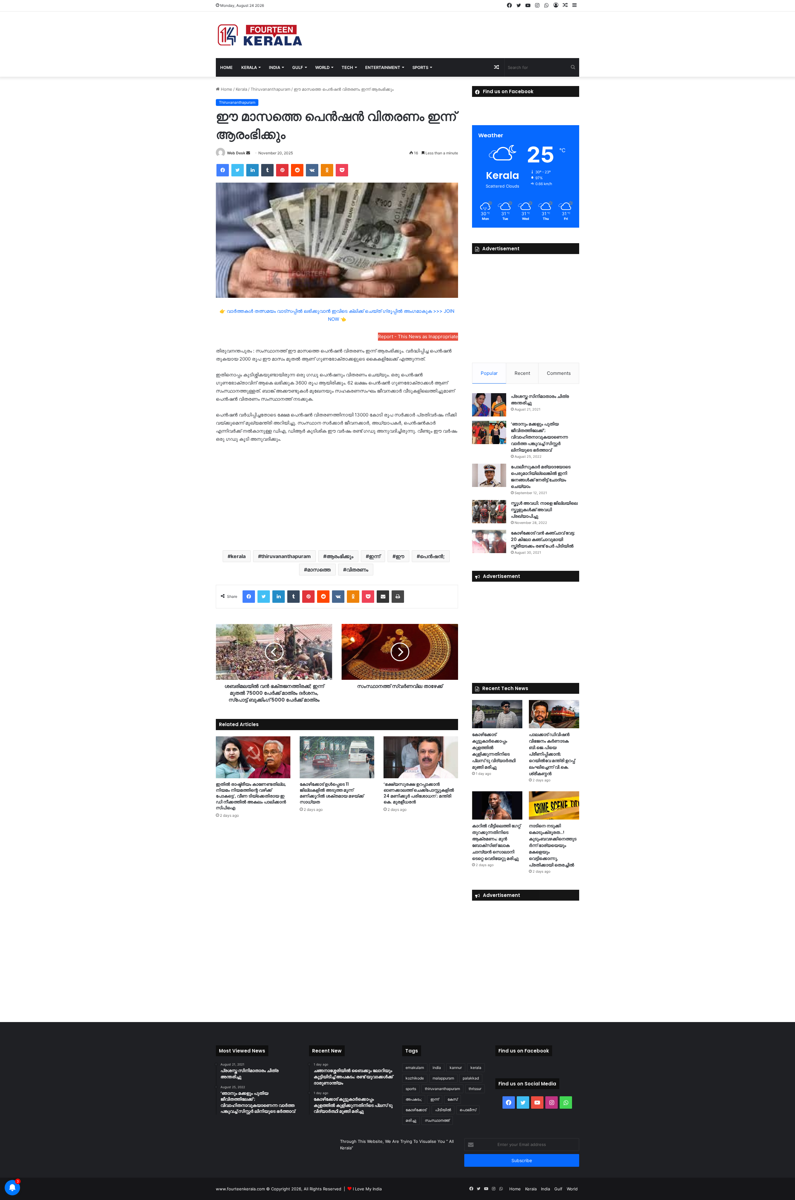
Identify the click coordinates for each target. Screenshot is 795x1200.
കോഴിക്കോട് (416, 1109)
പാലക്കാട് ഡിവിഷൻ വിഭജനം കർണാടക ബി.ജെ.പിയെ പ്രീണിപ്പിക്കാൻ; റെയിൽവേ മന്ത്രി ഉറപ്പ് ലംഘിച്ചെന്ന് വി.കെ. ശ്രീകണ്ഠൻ (552, 754)
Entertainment (382, 67)
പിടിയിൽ (443, 1109)
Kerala (249, 67)
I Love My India (367, 1188)
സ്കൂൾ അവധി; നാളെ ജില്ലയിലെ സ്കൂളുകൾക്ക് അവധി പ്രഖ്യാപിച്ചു (544, 509)
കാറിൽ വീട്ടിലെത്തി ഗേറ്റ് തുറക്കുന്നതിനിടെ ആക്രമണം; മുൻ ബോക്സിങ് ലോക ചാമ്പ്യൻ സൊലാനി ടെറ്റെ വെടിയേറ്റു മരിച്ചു (496, 842)
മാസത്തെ (319, 569)
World (322, 67)
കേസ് (452, 1099)
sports (411, 1088)
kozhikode (415, 1078)
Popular (489, 373)
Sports (420, 67)
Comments (559, 373)
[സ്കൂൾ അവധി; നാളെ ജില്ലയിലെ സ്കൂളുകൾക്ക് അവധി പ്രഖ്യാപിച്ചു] (489, 511)
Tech (347, 67)
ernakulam (415, 1067)
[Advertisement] (337, 495)
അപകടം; (414, 1099)
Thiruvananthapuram (270, 89)
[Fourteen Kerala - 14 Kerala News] (260, 35)
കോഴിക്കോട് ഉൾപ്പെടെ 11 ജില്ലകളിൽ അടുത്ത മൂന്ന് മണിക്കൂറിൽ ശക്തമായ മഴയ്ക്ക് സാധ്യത (332, 793)
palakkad (471, 1078)
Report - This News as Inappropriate (418, 336)
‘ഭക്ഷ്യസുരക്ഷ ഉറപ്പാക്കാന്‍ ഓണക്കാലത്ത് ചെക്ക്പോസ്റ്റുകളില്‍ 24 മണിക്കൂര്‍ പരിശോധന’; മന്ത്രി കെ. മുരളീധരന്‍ (419, 793)
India (274, 67)
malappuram (443, 1078)
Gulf (297, 67)
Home (226, 67)
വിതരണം (357, 569)
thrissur (475, 1088)
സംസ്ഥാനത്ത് (437, 1120)
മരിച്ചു (411, 1120)
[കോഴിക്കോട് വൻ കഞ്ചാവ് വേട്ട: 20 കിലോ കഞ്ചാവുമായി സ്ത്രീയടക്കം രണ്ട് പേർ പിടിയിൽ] (489, 541)
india (437, 1067)
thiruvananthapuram (286, 556)
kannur (456, 1067)
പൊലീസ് (468, 1109)
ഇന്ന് (374, 556)
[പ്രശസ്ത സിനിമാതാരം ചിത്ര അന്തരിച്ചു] (489, 404)
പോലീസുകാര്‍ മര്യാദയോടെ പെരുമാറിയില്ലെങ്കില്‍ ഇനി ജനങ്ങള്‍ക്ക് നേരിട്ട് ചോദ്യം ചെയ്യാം (540, 476)
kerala (238, 556)
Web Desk (236, 153)
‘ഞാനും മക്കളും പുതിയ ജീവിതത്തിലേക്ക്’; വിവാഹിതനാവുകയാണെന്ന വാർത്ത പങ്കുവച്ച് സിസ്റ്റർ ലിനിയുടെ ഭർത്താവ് (539, 437)
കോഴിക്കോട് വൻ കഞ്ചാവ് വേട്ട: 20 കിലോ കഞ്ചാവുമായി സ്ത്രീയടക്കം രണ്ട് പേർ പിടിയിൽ (543, 539)
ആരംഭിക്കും (339, 556)
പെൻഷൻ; (432, 556)
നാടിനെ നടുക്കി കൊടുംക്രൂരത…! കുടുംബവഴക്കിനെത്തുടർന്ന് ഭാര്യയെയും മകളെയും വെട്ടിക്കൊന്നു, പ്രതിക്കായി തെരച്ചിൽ (552, 845)
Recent (522, 373)
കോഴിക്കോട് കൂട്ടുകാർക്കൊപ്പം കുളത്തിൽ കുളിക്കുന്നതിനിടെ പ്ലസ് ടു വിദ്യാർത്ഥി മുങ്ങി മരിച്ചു (494, 750)
